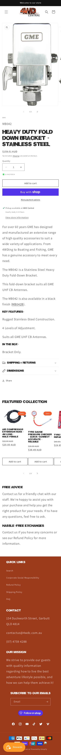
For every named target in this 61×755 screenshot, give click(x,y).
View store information (17, 217)
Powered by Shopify (39, 749)
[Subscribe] (46, 701)
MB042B (17, 304)
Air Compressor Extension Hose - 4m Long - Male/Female (13, 433)
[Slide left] (23, 111)
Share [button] (9, 380)
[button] (6, 11)
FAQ (8, 599)
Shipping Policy (14, 592)
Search (9, 570)
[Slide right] (37, 111)
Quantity (6, 161)
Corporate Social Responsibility (22, 577)
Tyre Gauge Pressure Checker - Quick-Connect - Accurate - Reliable (40, 437)
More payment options (30, 199)
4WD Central (25, 749)
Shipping (16, 156)
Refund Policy (13, 584)
